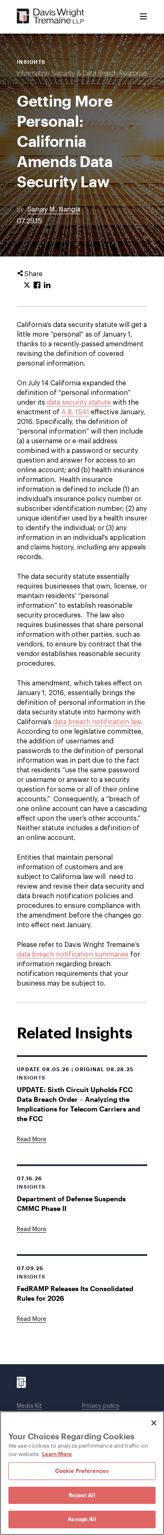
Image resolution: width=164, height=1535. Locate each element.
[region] (82, 1473)
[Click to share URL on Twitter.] (27, 285)
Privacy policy (100, 1406)
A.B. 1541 (75, 412)
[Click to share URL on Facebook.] (37, 285)
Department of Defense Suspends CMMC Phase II (71, 1203)
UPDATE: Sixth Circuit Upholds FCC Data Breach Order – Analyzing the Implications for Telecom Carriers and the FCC (78, 1103)
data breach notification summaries (73, 954)
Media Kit (29, 1406)
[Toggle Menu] (143, 17)
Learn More (57, 1454)
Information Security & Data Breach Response (82, 73)
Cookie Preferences (82, 1470)
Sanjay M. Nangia (53, 209)
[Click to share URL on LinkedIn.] (47, 285)
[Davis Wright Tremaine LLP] (51, 16)
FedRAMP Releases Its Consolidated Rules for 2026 (75, 1293)
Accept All (82, 1519)
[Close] (154, 1423)
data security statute (79, 402)
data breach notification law (97, 722)
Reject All (82, 1495)
